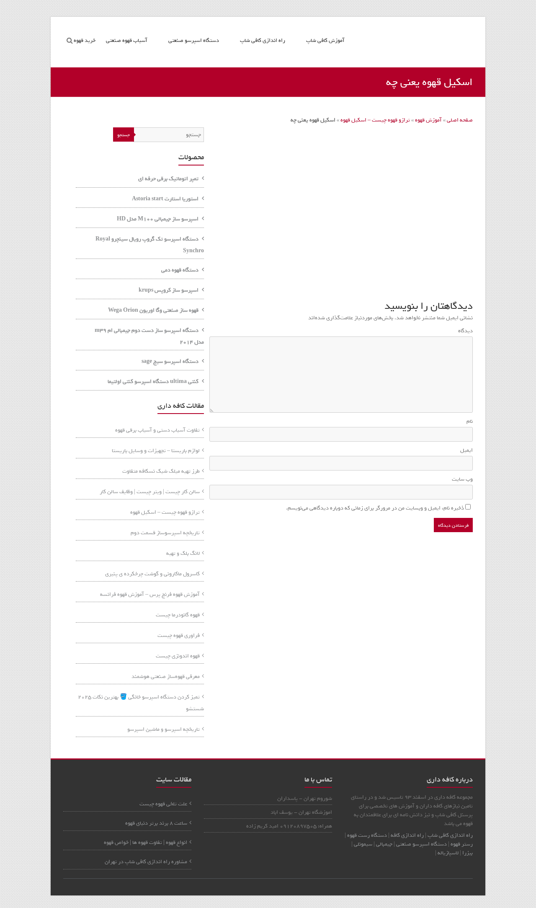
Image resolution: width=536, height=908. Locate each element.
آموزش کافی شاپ (325, 40)
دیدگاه (464, 330)
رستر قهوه (462, 844)
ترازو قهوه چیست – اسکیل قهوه (375, 120)
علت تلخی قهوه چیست (163, 803)
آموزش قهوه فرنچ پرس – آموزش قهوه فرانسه (150, 594)
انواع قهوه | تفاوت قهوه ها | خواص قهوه (145, 842)
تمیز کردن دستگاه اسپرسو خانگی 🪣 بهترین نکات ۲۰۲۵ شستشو (141, 703)
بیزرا (467, 853)
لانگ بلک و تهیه (183, 553)
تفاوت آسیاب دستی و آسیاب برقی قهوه (157, 430)
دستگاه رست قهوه (367, 835)
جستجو (123, 135)
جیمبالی (384, 844)
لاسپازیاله (448, 853)
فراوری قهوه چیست (178, 635)
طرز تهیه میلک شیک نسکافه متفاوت (161, 471)
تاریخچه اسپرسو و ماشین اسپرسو (163, 729)
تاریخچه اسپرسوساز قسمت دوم (165, 532)
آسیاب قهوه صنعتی (126, 40)
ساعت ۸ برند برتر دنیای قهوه (156, 823)
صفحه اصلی (460, 120)
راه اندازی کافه (406, 835)
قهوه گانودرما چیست (178, 615)
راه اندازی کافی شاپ (262, 40)
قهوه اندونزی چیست (178, 656)
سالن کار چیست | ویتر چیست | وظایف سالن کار (150, 491)
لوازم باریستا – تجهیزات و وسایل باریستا (156, 450)
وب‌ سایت (462, 479)
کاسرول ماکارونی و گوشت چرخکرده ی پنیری (152, 573)
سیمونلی (363, 844)
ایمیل (465, 450)
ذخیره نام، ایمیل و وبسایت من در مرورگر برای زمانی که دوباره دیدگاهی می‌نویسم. (375, 508)
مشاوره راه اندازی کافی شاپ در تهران (146, 861)
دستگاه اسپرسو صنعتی (193, 40)
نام (468, 421)
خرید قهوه (84, 40)
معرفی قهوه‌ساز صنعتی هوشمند (165, 676)
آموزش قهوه (428, 120)
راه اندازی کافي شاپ (450, 835)
